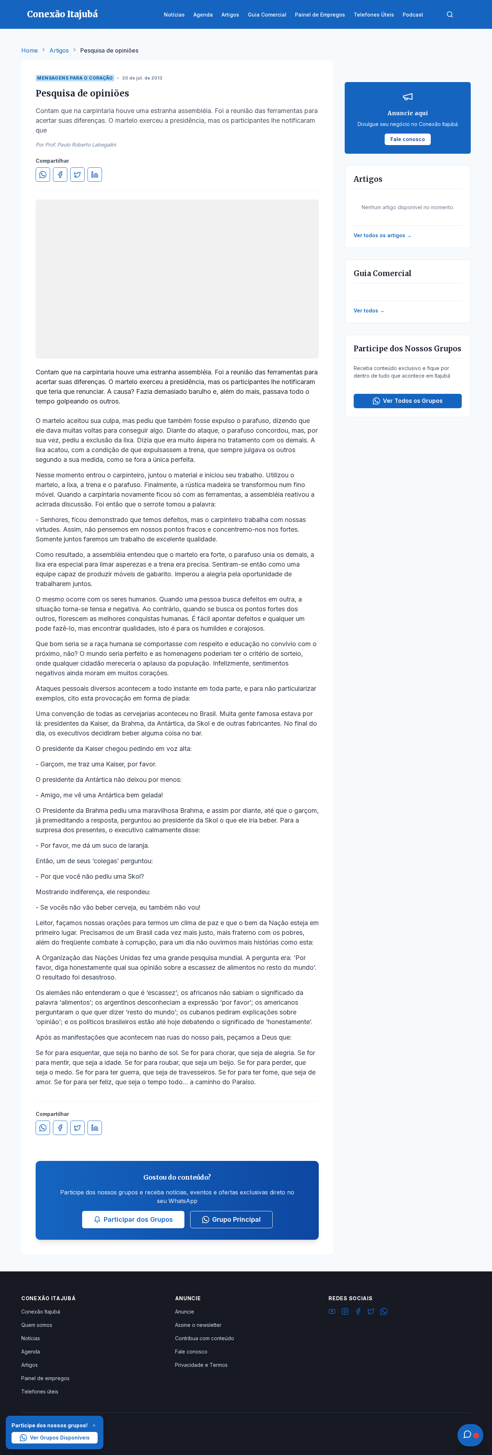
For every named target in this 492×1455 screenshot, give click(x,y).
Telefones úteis (39, 1391)
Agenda (30, 1351)
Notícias (30, 1338)
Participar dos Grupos (138, 1219)
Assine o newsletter (198, 1325)
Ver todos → (369, 310)
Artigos (59, 50)
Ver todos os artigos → (383, 235)
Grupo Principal (236, 1219)
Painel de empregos (45, 1378)
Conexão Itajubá (40, 1311)
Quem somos (36, 1325)
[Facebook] (358, 1312)
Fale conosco (191, 1351)
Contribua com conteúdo (204, 1338)
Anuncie (184, 1311)
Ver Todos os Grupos (413, 400)
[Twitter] (371, 1312)
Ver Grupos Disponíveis (60, 1437)
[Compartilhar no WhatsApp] (43, 174)
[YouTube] (332, 1312)
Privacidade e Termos (201, 1365)
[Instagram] (345, 1312)
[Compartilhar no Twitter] (77, 174)
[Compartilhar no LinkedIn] (95, 174)
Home (29, 50)
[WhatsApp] (384, 1312)
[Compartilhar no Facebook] (60, 174)
